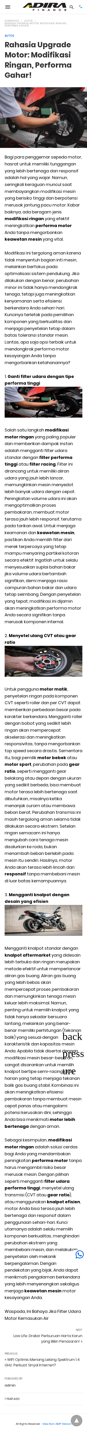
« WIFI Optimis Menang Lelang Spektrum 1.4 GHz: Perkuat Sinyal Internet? (42, 1362)
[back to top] (76, 1420)
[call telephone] (81, 7)
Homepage (12, 21)
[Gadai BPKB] (45, 7)
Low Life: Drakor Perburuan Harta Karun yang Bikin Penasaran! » (47, 1338)
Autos (28, 21)
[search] (71, 7)
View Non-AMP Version (56, 1424)
